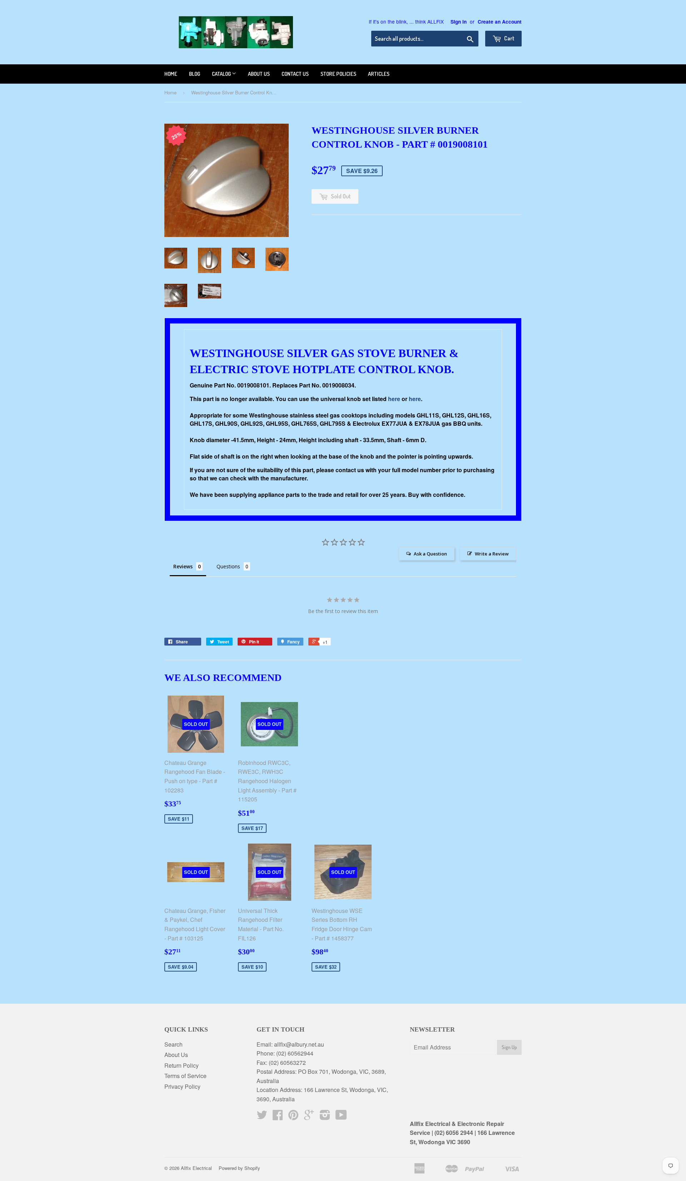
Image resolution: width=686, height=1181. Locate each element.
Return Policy (181, 1065)
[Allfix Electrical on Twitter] (262, 1117)
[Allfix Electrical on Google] (309, 1117)
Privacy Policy (182, 1086)
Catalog (222, 73)
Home (170, 73)
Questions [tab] (228, 566)
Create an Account (500, 21)
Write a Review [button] (492, 553)
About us (259, 73)
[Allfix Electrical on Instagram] (324, 1117)
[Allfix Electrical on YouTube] (341, 1117)
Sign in (459, 21)
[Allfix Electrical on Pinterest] (293, 1117)
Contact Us (295, 73)
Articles (378, 73)
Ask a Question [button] (430, 553)
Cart (508, 38)
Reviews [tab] (183, 566)
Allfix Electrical (196, 1168)
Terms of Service (185, 1076)
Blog (194, 73)
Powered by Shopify (239, 1168)
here (394, 399)
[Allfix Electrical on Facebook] (277, 1117)
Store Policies (338, 73)
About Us (176, 1055)
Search (173, 1044)
